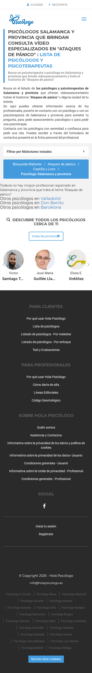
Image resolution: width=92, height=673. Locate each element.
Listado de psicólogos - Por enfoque (46, 342)
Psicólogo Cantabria (73, 621)
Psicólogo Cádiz (45, 621)
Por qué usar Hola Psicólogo (46, 318)
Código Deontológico (46, 400)
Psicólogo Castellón (31, 627)
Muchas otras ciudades (46, 659)
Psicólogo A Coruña (18, 594)
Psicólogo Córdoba (61, 627)
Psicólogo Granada (32, 634)
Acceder (36, 4)
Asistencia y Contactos (46, 435)
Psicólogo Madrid (32, 648)
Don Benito (52, 202)
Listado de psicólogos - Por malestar (46, 334)
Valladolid (51, 198)
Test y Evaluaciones (46, 350)
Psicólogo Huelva (61, 634)
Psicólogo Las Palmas (64, 641)
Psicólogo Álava (46, 594)
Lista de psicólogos (46, 326)
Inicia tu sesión (46, 526)
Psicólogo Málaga (60, 648)
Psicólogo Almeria (60, 601)
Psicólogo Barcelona (32, 614)
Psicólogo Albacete (74, 594)
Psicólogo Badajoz (73, 607)
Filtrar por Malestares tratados (29, 152)
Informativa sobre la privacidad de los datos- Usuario (46, 455)
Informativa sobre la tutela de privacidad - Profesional (46, 471)
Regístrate (59, 4)
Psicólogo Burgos (62, 614)
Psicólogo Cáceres (18, 621)
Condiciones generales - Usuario (46, 463)
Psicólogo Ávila (46, 607)
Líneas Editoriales (46, 392)
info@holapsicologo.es (46, 583)
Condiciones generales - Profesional (46, 479)
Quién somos (46, 427)
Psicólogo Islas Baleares (29, 641)
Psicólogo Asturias (19, 607)
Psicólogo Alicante (32, 601)
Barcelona (51, 207)
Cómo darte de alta (46, 384)
